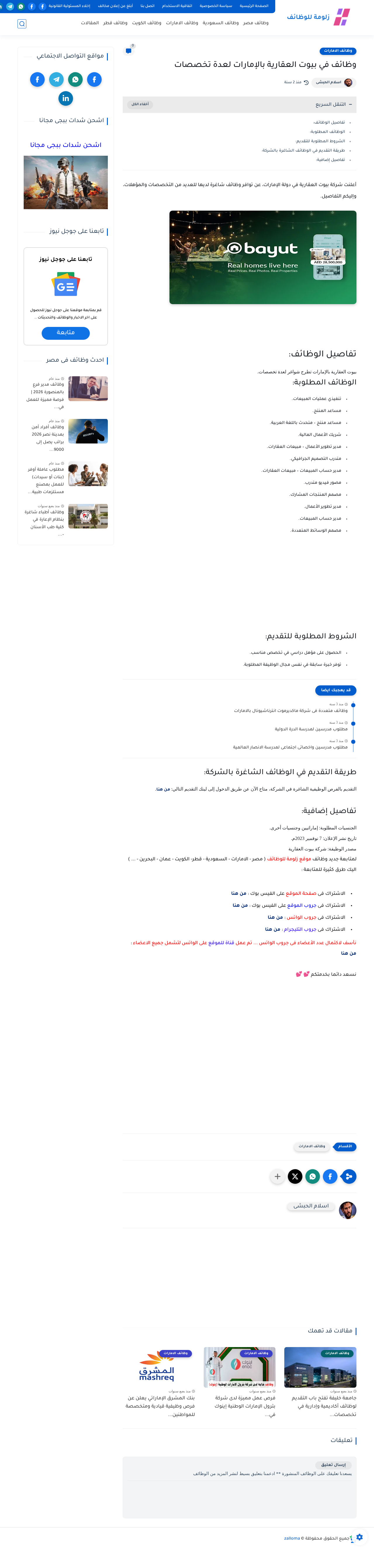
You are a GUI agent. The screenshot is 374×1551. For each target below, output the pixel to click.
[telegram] (10, 7)
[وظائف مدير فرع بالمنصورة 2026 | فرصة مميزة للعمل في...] (88, 388)
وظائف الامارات (182, 23)
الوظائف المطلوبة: (327, 132)
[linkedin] (65, 98)
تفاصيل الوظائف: (329, 123)
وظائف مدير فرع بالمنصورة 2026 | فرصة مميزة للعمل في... (45, 396)
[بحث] (22, 23)
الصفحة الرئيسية (254, 6)
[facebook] (42, 7)
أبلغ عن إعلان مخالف (115, 6)
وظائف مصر (256, 23)
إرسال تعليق (333, 1465)
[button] (330, 1176)
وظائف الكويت (147, 23)
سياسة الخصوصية (216, 6)
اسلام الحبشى (328, 83)
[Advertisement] (240, 587)
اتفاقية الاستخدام (177, 6)
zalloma (292, 1539)
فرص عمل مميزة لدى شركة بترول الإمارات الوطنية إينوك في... (245, 1407)
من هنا (163, 790)
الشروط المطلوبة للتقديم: (320, 141)
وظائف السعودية (221, 23)
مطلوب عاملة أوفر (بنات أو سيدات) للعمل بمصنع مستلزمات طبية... (46, 481)
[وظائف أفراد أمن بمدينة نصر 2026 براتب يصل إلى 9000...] (88, 431)
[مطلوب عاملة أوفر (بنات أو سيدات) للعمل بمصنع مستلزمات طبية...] (88, 473)
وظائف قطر (115, 23)
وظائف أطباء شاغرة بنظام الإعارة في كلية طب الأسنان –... (44, 523)
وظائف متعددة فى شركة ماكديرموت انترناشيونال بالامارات (291, 711)
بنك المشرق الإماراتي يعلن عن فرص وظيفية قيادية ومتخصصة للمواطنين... (160, 1407)
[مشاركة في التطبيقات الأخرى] (277, 1176)
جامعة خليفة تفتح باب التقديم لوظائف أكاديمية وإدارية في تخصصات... (324, 1407)
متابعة (66, 333)
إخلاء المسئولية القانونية (69, 6)
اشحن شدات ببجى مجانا (65, 146)
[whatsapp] (21, 7)
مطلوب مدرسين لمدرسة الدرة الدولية (311, 729)
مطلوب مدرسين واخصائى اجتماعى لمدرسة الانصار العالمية (290, 748)
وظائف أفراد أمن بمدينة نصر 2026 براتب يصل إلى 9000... (48, 438)
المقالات (90, 23)
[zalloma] (317, 17)
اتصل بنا (148, 6)
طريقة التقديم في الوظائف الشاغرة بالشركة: (303, 151)
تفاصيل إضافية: (330, 160)
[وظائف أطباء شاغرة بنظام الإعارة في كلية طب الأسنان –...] (88, 516)
